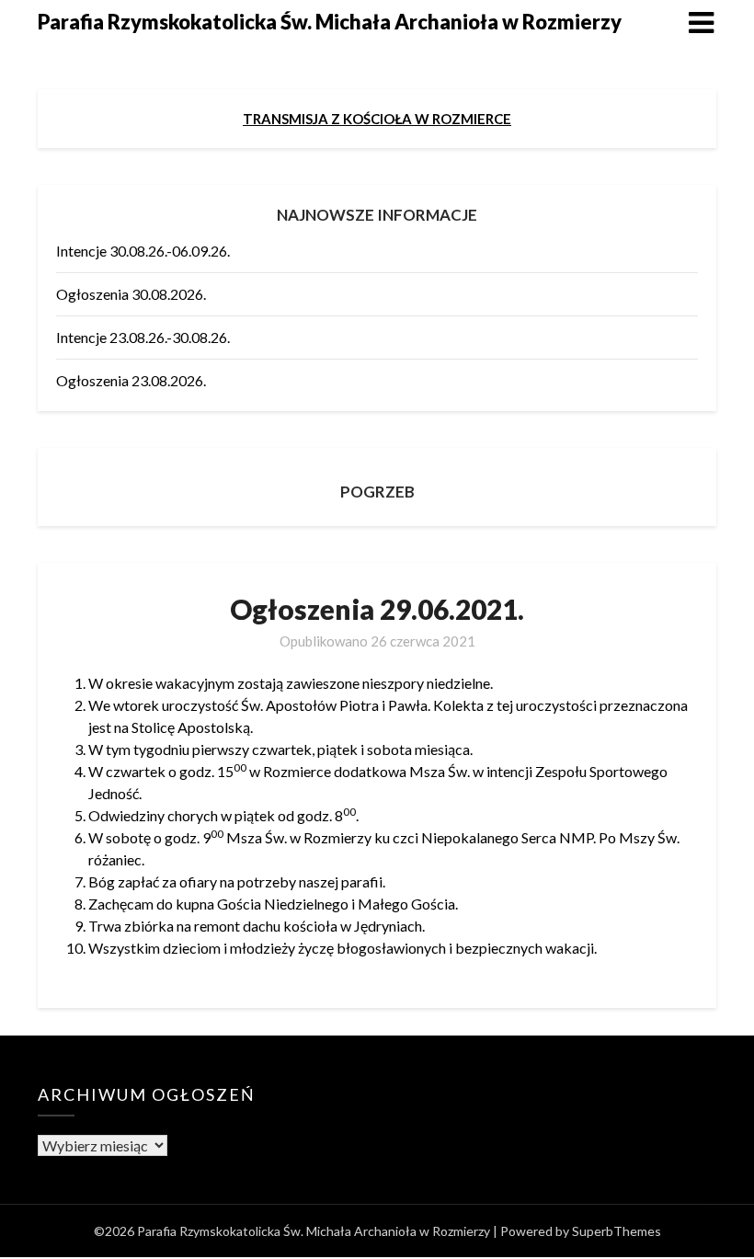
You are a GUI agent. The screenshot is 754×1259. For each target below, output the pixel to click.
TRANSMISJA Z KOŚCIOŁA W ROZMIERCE (377, 118)
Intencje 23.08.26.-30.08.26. (143, 337)
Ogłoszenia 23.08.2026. (131, 380)
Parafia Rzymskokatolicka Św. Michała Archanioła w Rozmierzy (330, 21)
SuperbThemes (616, 1231)
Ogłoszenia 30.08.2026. (131, 294)
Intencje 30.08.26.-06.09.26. (143, 250)
